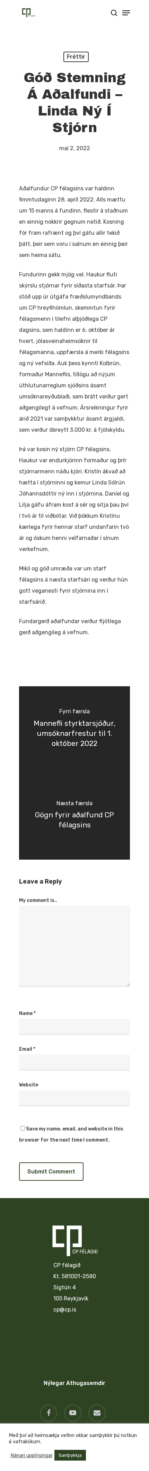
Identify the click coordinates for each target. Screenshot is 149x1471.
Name (27, 1013)
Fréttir (76, 56)
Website (28, 1085)
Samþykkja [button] (70, 1455)
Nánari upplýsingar (31, 1455)
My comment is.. (38, 900)
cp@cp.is (64, 1309)
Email (27, 1049)
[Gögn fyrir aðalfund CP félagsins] (74, 816)
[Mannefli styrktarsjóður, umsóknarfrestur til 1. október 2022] (74, 729)
